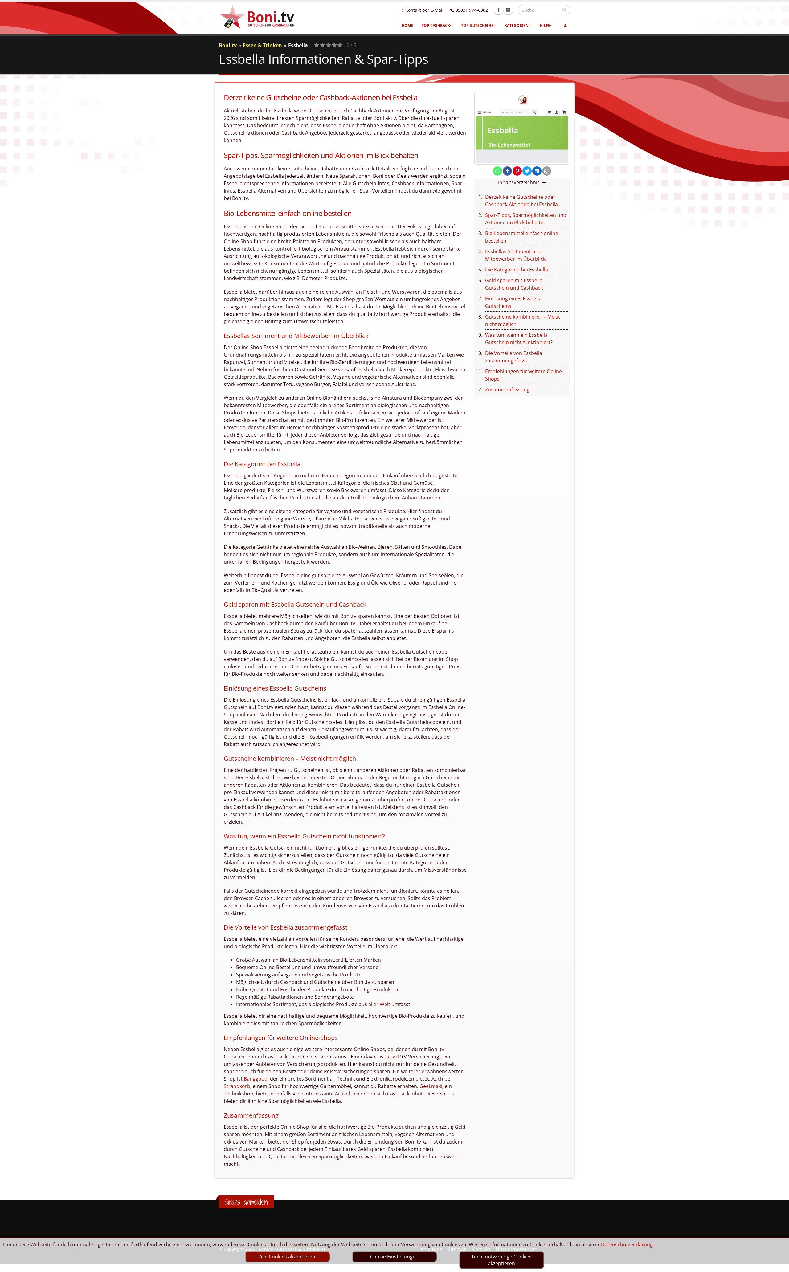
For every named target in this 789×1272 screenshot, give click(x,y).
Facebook (498, 9)
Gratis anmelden (246, 1202)
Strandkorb (237, 1086)
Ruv (390, 1056)
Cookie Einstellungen (394, 1256)
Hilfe (545, 25)
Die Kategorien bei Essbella (516, 269)
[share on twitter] (527, 171)
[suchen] (564, 9)
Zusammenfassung (507, 389)
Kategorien (517, 25)
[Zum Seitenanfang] (778, 1264)
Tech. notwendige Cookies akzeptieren (501, 1260)
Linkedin (508, 9)
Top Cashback (436, 25)
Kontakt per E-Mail (424, 10)
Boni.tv (228, 45)
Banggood (256, 1078)
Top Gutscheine (477, 25)
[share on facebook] (507, 171)
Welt (385, 1004)
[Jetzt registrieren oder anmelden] (565, 25)
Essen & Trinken (262, 45)
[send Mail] (547, 171)
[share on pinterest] (517, 171)
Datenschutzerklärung (627, 1244)
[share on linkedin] (537, 171)
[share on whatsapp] (497, 171)
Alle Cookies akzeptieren (287, 1256)
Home (407, 25)
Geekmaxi (430, 1086)
